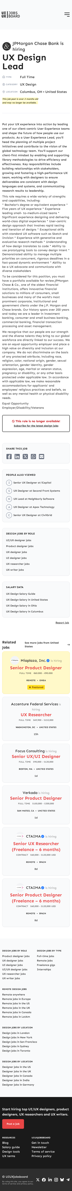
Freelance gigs (46, 965)
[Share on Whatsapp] (33, 456)
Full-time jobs (45, 956)
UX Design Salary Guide (20, 593)
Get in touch (40, 1142)
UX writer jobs (15, 569)
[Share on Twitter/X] (25, 456)
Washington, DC (25, 727)
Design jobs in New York (17, 1037)
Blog (5, 1142)
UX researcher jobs (18, 563)
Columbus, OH (31, 92)
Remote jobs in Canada (16, 1012)
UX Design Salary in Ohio (21, 605)
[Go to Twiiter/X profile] (38, 1180)
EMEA (43, 680)
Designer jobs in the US (16, 1067)
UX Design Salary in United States (27, 599)
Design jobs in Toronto (16, 1050)
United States (56, 92)
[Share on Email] (41, 456)
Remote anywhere (13, 994)
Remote (30, 862)
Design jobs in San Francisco (19, 1041)
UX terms (8, 1156)
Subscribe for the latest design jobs (36, 425)
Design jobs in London (16, 1033)
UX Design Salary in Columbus (24, 611)
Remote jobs (45, 960)
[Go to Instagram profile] (56, 1180)
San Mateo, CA (25, 810)
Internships (44, 969)
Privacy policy (42, 1156)
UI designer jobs (16, 558)
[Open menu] (67, 14)
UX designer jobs (16, 552)
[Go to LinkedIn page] (50, 1180)
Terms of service (43, 1151)
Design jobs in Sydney (15, 1046)
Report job (62, 622)
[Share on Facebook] (9, 456)
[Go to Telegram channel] (68, 1180)
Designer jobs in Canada (17, 1075)
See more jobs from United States (42, 644)
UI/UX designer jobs (18, 540)
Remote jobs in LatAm (16, 1016)
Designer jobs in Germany (18, 1084)
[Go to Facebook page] (44, 1180)
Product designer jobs (19, 546)
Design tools (11, 1151)
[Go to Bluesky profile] (62, 1180)
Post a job (13, 1123)
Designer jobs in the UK (16, 1071)
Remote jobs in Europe (16, 999)
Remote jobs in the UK (16, 1007)
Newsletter (39, 1147)
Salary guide (11, 1147)
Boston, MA (25, 769)
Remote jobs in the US (16, 1003)
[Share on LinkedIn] (17, 456)
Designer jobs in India (16, 1080)
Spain (42, 862)
